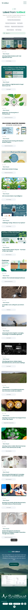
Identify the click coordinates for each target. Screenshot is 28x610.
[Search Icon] (14, 33)
